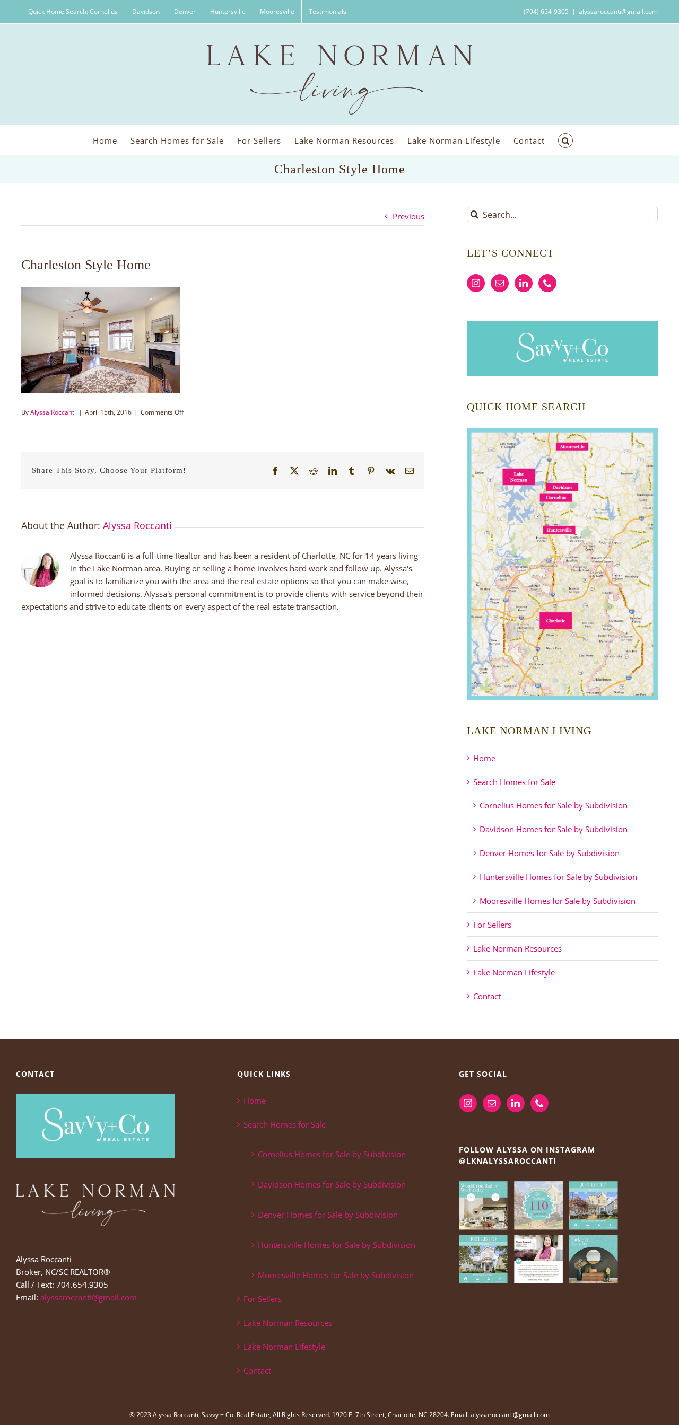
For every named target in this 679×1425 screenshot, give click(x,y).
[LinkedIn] (524, 283)
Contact (487, 996)
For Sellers (492, 924)
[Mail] (500, 283)
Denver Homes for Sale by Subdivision (550, 853)
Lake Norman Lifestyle (514, 972)
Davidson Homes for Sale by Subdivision (554, 829)
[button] (565, 140)
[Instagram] (476, 283)
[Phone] (547, 283)
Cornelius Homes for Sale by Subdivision (554, 805)
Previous (408, 216)
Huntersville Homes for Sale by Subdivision (558, 877)
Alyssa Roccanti (53, 412)
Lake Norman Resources (517, 948)
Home (484, 758)
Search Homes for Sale (514, 782)
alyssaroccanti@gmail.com (618, 11)
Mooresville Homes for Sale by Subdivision (558, 900)
